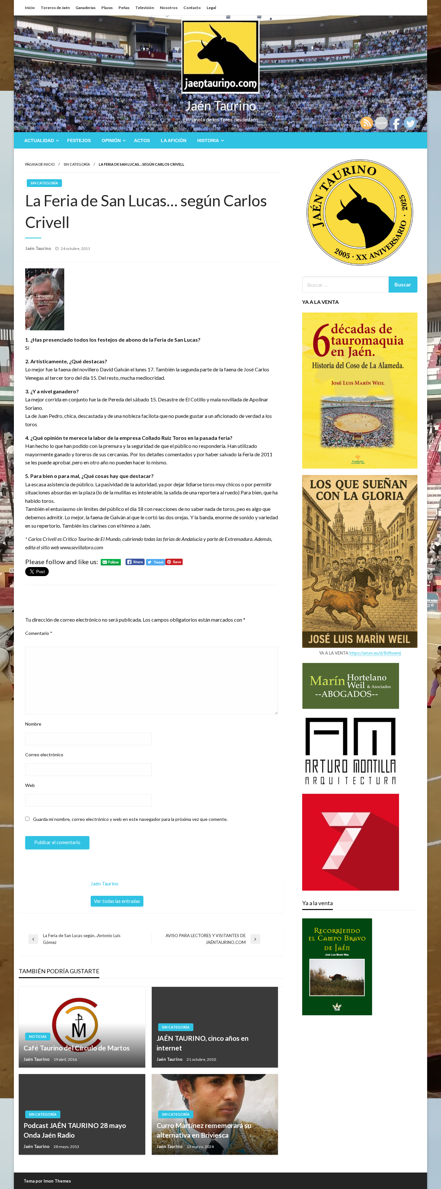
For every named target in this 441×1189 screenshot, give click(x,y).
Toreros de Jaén (55, 7)
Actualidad (39, 140)
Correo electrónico (44, 754)
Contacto (192, 7)
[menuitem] (40, 140)
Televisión (144, 7)
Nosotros (169, 7)
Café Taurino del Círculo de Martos (77, 1048)
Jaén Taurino (220, 105)
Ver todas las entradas (117, 901)
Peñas (123, 7)
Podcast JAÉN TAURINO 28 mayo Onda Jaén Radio (75, 1130)
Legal (211, 7)
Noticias (37, 1036)
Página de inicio (40, 164)
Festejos (79, 140)
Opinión (111, 140)
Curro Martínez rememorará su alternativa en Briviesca (204, 1130)
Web (30, 785)
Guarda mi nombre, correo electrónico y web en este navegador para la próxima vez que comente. (130, 819)
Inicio (30, 7)
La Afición (173, 140)
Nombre (33, 724)
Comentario (38, 633)
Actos (142, 140)
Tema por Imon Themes (47, 1181)
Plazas (107, 7)
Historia (208, 140)
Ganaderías (86, 7)
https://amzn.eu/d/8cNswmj (375, 653)
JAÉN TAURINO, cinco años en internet (203, 1042)
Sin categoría (77, 164)
